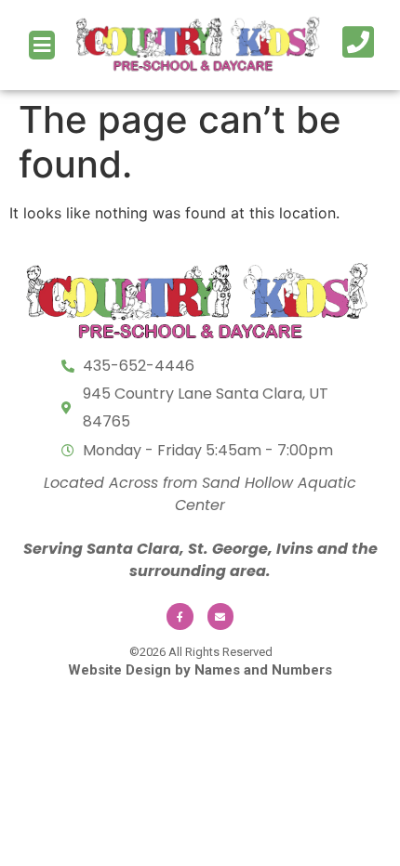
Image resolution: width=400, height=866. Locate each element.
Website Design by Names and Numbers (200, 670)
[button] (42, 45)
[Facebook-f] (180, 616)
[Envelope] (220, 616)
